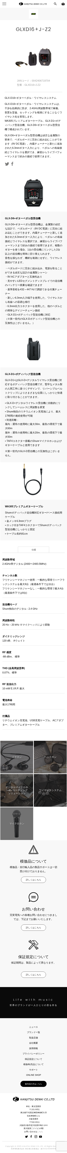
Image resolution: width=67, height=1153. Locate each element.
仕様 (33, 549)
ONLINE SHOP (33, 1075)
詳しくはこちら (33, 880)
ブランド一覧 (33, 1032)
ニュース (33, 1027)
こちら (40, 1132)
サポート (33, 1069)
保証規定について (33, 1059)
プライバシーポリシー (33, 1053)
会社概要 (33, 1043)
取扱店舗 (33, 1037)
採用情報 (33, 1048)
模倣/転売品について (33, 1064)
